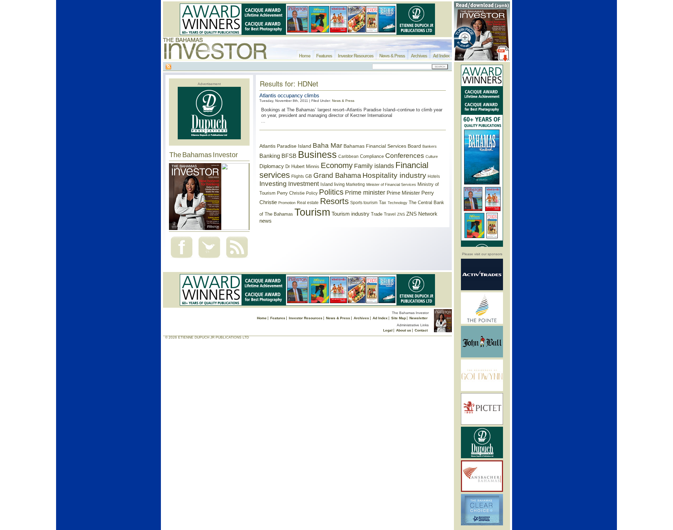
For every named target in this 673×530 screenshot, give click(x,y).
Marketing (355, 184)
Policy (312, 193)
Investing (273, 183)
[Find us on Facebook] (181, 259)
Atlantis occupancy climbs (289, 95)
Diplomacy (271, 166)
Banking (269, 156)
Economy (337, 165)
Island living (332, 184)
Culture (432, 156)
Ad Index (441, 55)
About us (403, 330)
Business (317, 154)
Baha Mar (327, 145)
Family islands (374, 165)
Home (304, 55)
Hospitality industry (394, 175)
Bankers (429, 146)
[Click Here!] (482, 289)
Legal (388, 330)
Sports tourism (364, 202)
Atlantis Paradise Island (285, 146)
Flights (297, 176)
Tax (382, 202)
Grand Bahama (337, 175)
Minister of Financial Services (391, 184)
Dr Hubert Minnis (302, 166)
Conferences (404, 155)
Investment (303, 183)
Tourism (312, 212)
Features (324, 55)
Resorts (334, 201)
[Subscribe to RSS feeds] (237, 259)
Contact (421, 330)
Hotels (434, 176)
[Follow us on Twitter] (209, 259)
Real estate (308, 202)
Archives (419, 55)
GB (308, 176)
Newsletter (418, 318)
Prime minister (365, 192)
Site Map (398, 318)
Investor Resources (355, 55)
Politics (331, 192)
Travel (390, 214)
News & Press (392, 55)
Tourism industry (350, 214)
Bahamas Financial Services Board (382, 146)
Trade (376, 214)
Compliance (372, 156)
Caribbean (348, 156)
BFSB (289, 156)
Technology (397, 203)
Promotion (286, 203)
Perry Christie (291, 193)
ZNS (401, 214)
